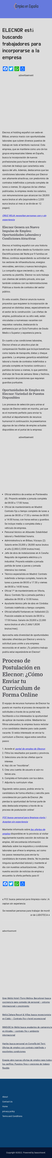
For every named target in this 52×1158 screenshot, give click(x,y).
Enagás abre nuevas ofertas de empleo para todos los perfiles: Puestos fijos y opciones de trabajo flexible (27, 1064)
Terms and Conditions (12, 1116)
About (5, 1097)
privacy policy (8, 1111)
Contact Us (7, 1101)
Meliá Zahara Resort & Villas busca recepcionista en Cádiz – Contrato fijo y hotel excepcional (26, 1016)
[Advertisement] (26, 104)
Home (5, 1106)
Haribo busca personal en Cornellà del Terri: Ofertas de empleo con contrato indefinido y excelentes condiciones (24, 1047)
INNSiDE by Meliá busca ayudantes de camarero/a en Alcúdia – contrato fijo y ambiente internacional (27, 1031)
